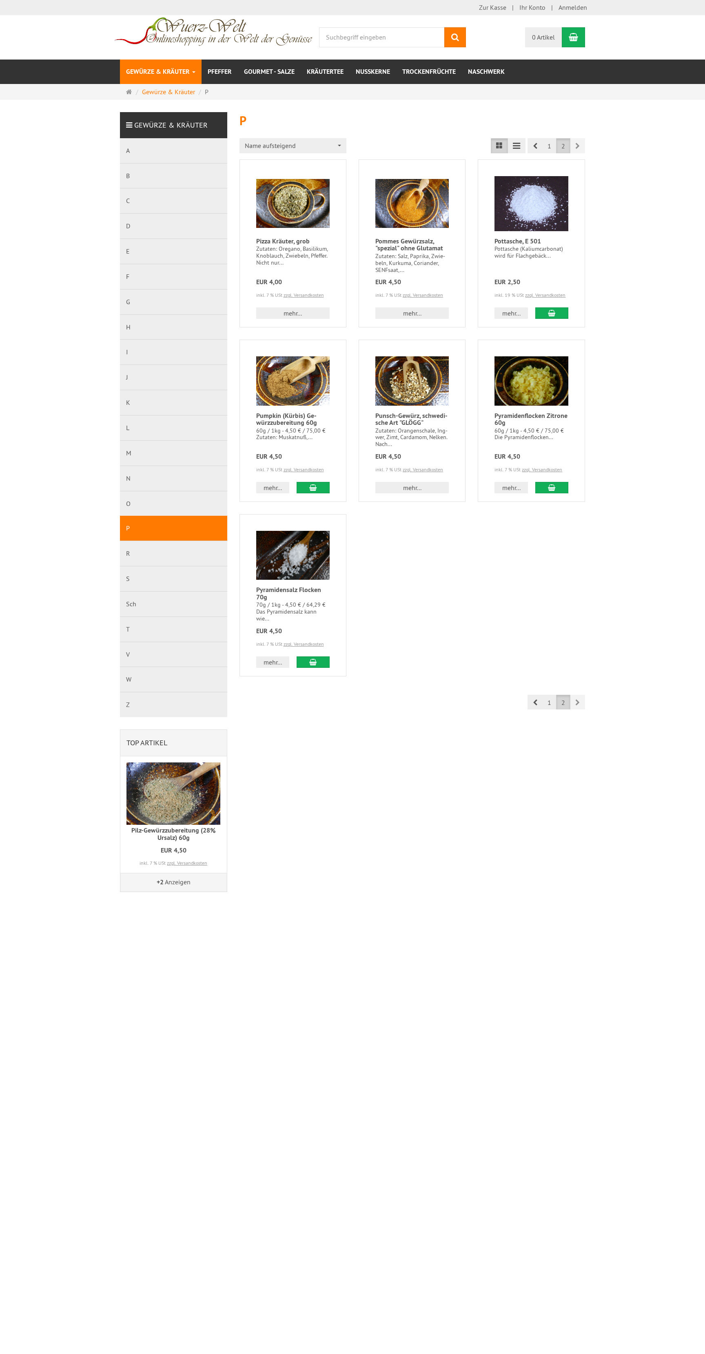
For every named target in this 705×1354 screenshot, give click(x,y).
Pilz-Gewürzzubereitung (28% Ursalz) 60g (173, 834)
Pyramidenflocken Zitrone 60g (531, 419)
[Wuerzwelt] (213, 31)
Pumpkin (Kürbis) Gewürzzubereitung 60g (286, 419)
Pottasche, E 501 (517, 241)
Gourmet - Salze (269, 71)
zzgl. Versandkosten (304, 295)
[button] (535, 145)
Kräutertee (325, 71)
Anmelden (573, 7)
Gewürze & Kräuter (158, 71)
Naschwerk (486, 71)
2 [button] (563, 146)
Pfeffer (220, 71)
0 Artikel (543, 37)
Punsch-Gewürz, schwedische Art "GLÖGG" (411, 419)
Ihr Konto (532, 7)
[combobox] (292, 145)
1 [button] (549, 146)
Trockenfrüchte (429, 71)
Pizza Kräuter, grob (283, 241)
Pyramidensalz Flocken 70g (288, 593)
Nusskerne (373, 71)
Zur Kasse (492, 7)
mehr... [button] (293, 313)
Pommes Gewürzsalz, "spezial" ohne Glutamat (409, 245)
